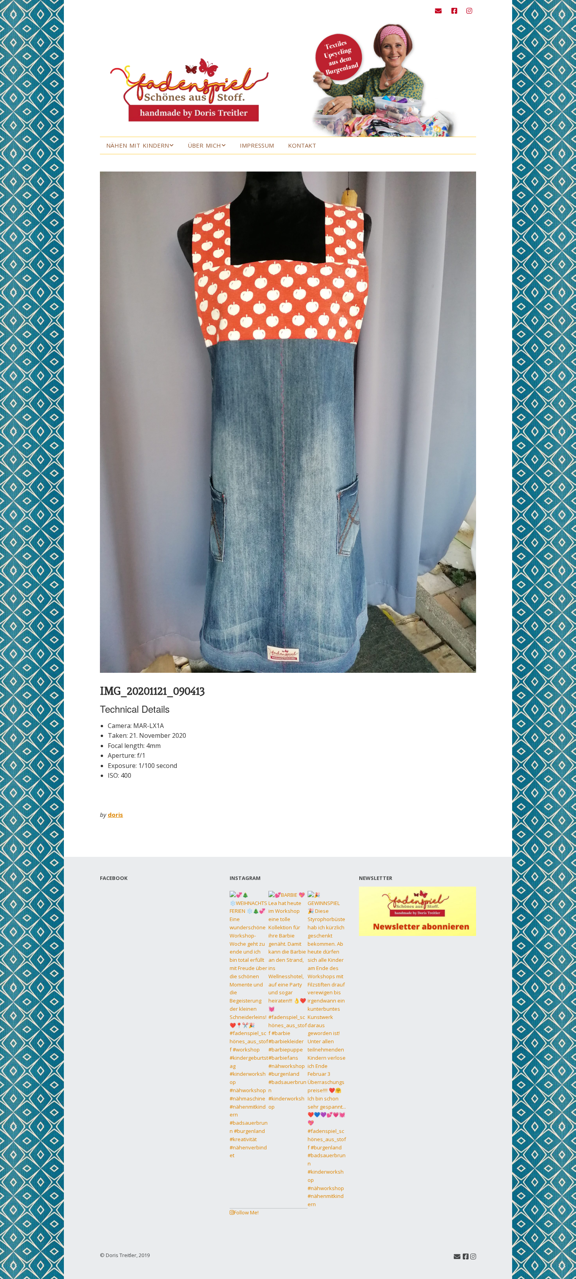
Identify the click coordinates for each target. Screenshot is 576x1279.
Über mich (204, 145)
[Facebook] (454, 11)
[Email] (440, 11)
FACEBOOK (113, 878)
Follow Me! (246, 1212)
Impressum (257, 145)
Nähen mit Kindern (137, 145)
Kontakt (302, 145)
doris (115, 814)
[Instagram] (469, 11)
